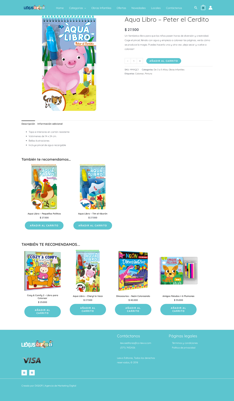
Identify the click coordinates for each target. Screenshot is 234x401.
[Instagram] (24, 372)
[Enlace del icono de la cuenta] (211, 8)
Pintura (148, 73)
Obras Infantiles (176, 69)
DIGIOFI (39, 385)
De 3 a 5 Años (161, 69)
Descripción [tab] (28, 123)
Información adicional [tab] (50, 123)
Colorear (139, 73)
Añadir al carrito (163, 60)
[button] (84, 8)
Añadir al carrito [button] (44, 225)
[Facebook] (32, 372)
